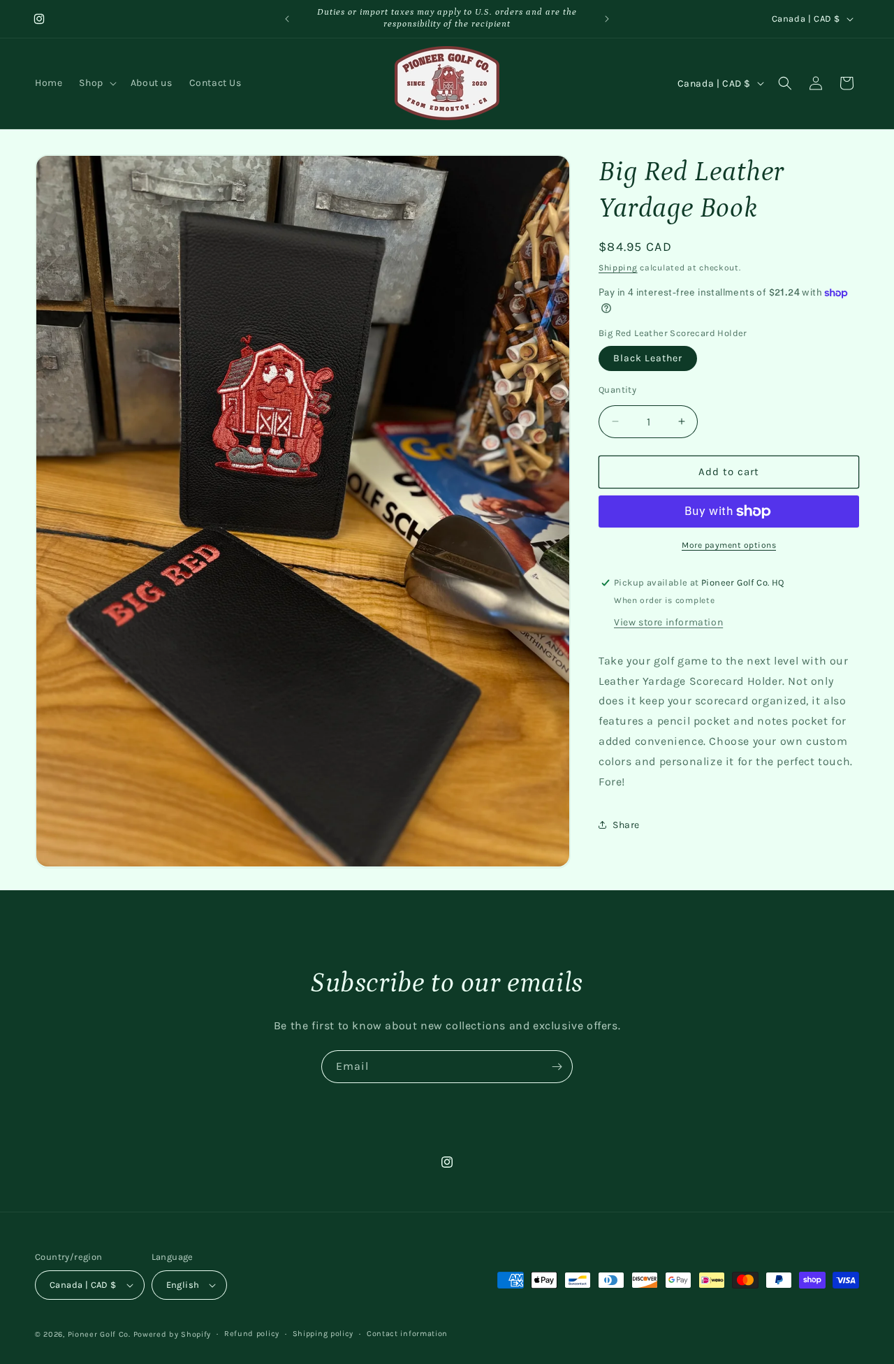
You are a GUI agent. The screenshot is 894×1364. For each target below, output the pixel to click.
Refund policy (251, 1333)
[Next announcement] (607, 19)
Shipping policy (323, 1333)
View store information (668, 622)
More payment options (729, 545)
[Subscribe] (556, 1066)
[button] (96, 83)
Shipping (618, 268)
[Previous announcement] (287, 19)
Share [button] (626, 825)
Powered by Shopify (172, 1334)
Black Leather (647, 358)
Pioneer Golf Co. (99, 1334)
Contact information (407, 1333)
